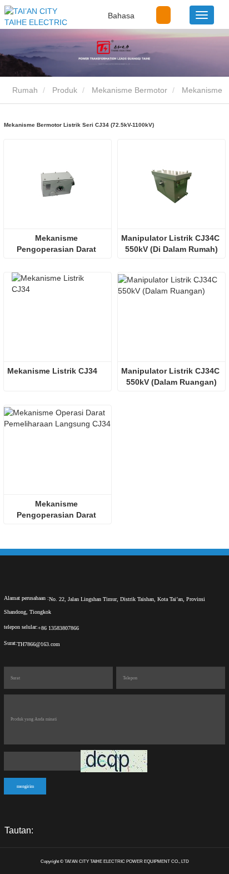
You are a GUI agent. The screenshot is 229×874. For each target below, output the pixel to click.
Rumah (24, 90)
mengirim (25, 786)
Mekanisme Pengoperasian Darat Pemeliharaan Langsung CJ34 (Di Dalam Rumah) (58, 244)
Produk (64, 90)
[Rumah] (39, 17)
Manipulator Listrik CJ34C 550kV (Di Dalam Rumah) (171, 244)
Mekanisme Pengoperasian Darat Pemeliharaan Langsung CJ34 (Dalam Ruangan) (58, 509)
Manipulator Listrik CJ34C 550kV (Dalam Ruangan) (171, 376)
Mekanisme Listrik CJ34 (52, 370)
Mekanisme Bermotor (129, 90)
